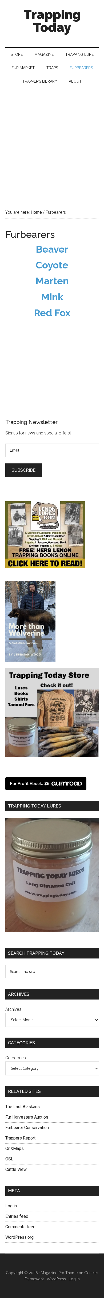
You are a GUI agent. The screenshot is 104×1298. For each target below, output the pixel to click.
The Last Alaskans (22, 1106)
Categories (15, 1057)
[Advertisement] (52, 143)
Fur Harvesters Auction (26, 1117)
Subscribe (23, 470)
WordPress (56, 1279)
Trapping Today (52, 21)
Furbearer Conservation (27, 1127)
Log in (11, 1205)
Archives (13, 1009)
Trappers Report (20, 1138)
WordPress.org (19, 1237)
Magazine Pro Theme (59, 1273)
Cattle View (16, 1169)
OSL (9, 1158)
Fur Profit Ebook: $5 (29, 783)
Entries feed (16, 1216)
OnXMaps (14, 1148)
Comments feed (20, 1226)
